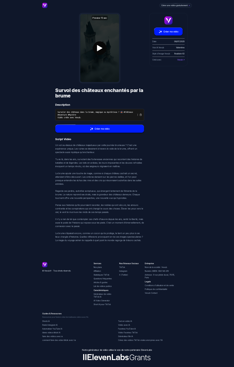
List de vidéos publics (103, 286)
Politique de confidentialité (156, 289)
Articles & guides (101, 282)
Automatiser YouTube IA (52, 329)
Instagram (123, 271)
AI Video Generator (102, 300)
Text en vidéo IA (125, 321)
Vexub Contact (151, 293)
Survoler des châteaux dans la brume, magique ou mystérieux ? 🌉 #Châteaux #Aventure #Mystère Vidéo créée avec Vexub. (96, 115)
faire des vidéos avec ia (52, 336)
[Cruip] (44, 5)
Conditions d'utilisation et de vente (159, 285)
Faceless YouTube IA (127, 329)
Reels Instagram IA (50, 325)
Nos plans (98, 267)
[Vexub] (65, 264)
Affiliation (97, 271)
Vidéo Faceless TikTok (128, 332)
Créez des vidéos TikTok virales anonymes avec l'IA (140, 340)
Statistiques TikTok (101, 275)
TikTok (122, 267)
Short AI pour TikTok (102, 304)
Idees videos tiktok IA (51, 332)
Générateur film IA (125, 336)
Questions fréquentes (103, 278)
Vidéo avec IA (124, 325)
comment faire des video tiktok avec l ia (59, 340)
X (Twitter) (123, 275)
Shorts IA (46, 321)
